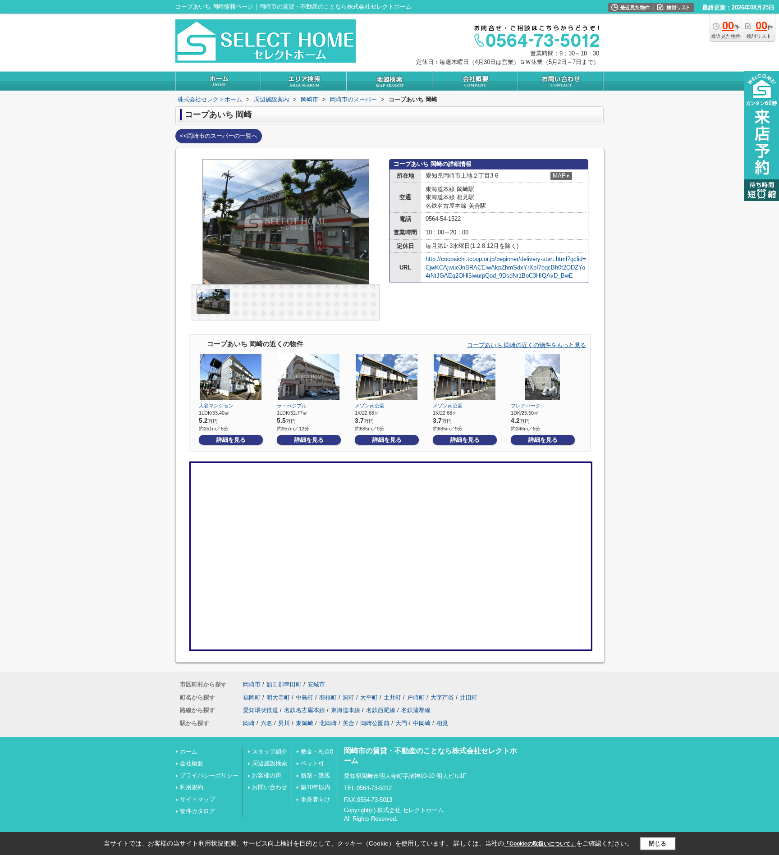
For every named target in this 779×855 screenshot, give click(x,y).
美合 (348, 723)
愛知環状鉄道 (260, 710)
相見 (442, 723)
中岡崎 (422, 723)
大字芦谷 (442, 697)
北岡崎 (328, 723)
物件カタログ (197, 811)
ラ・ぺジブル (292, 405)
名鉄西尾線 (380, 710)
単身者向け (315, 799)
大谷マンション (216, 405)
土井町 (392, 697)
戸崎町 (416, 697)
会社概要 (191, 763)
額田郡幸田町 (284, 684)
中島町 (304, 697)
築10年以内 (315, 787)
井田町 (468, 697)
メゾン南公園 (370, 405)
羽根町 (328, 697)
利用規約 (191, 787)
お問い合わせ (269, 787)
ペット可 (312, 763)
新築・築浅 (315, 775)
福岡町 (252, 697)
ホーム (188, 751)
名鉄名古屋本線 (304, 710)
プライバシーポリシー (209, 775)
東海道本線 (345, 710)
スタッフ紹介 (269, 751)
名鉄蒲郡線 (416, 710)
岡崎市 (252, 684)
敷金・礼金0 (317, 751)
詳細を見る (231, 439)
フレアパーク (526, 405)
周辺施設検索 (269, 763)
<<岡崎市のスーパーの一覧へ (218, 136)
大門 (401, 723)
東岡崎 (304, 723)
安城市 (316, 684)
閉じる (657, 843)
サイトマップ (197, 799)
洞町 (348, 697)
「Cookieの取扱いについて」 (540, 844)
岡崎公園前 (375, 723)
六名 (266, 723)
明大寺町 (278, 697)
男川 (284, 723)
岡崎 (249, 723)
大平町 (369, 697)
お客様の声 (266, 775)
